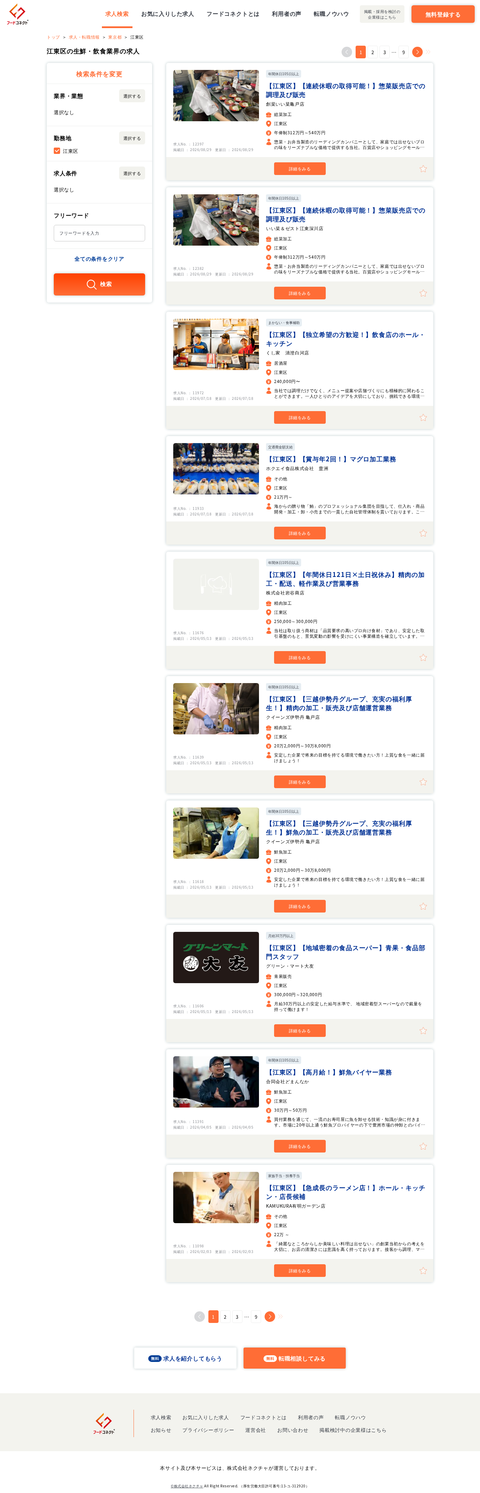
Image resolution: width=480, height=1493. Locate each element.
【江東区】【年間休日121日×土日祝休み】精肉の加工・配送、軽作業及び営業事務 (345, 579)
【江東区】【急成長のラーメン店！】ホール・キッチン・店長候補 (346, 1192)
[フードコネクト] (17, 14)
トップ (53, 37)
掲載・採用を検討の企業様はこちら (382, 14)
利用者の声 (286, 13)
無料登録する (443, 14)
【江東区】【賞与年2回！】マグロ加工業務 (331, 458)
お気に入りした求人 (167, 13)
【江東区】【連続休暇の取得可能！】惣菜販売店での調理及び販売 (346, 90)
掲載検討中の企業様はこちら (353, 1429)
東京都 (115, 37)
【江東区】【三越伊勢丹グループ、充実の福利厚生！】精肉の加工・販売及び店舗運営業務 (339, 703)
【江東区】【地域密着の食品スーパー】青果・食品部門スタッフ (346, 952)
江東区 (70, 151)
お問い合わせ (292, 1429)
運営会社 (255, 1429)
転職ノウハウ (331, 13)
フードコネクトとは (233, 13)
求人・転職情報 (84, 37)
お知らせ (161, 1429)
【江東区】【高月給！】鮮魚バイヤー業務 (329, 1071)
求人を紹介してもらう (192, 1358)
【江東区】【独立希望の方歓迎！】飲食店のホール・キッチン (346, 339)
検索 (106, 284)
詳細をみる (300, 168)
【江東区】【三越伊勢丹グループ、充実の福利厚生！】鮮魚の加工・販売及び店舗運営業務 (339, 827)
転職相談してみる (302, 1358)
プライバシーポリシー (208, 1429)
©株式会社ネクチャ (187, 1485)
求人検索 (117, 13)
